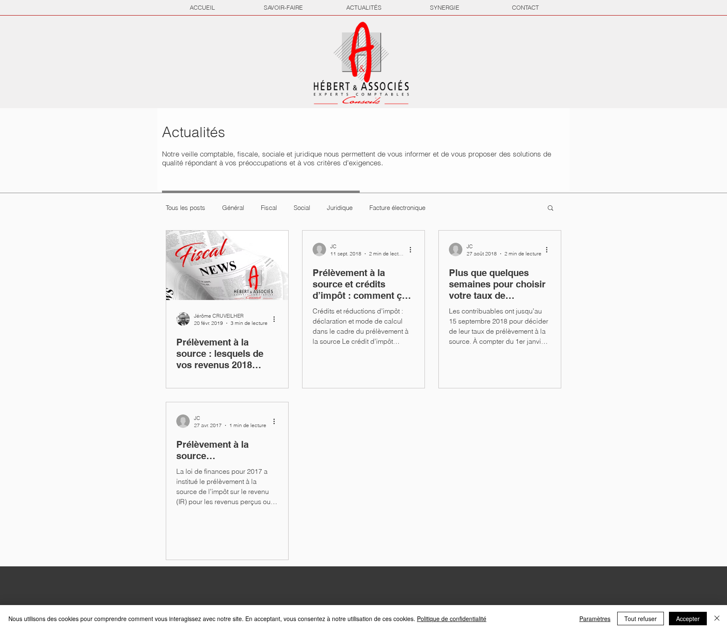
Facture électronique (397, 208)
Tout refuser (640, 618)
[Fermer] (717, 618)
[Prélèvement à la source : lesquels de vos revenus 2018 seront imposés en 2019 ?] (227, 265)
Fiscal (269, 208)
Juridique (340, 208)
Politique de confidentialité (451, 618)
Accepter (688, 618)
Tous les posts (185, 208)
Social (302, 208)
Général (233, 208)
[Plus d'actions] (277, 319)
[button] (551, 208)
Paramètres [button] (594, 618)
